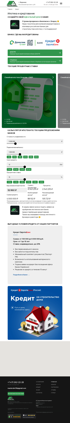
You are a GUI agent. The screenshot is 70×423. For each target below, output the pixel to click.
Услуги (38, 384)
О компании (40, 382)
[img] (12, 3)
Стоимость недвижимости (16, 137)
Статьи (53, 393)
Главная (10, 9)
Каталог (53, 384)
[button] (16, 393)
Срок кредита (12, 160)
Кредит (17, 9)
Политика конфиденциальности (44, 412)
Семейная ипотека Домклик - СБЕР (19, 77)
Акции (38, 390)
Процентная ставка (14, 172)
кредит (38, 387)
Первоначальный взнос (15, 147)
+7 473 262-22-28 (52, 2)
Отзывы (53, 390)
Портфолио (55, 387)
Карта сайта (11, 412)
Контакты (39, 393)
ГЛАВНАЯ (54, 382)
